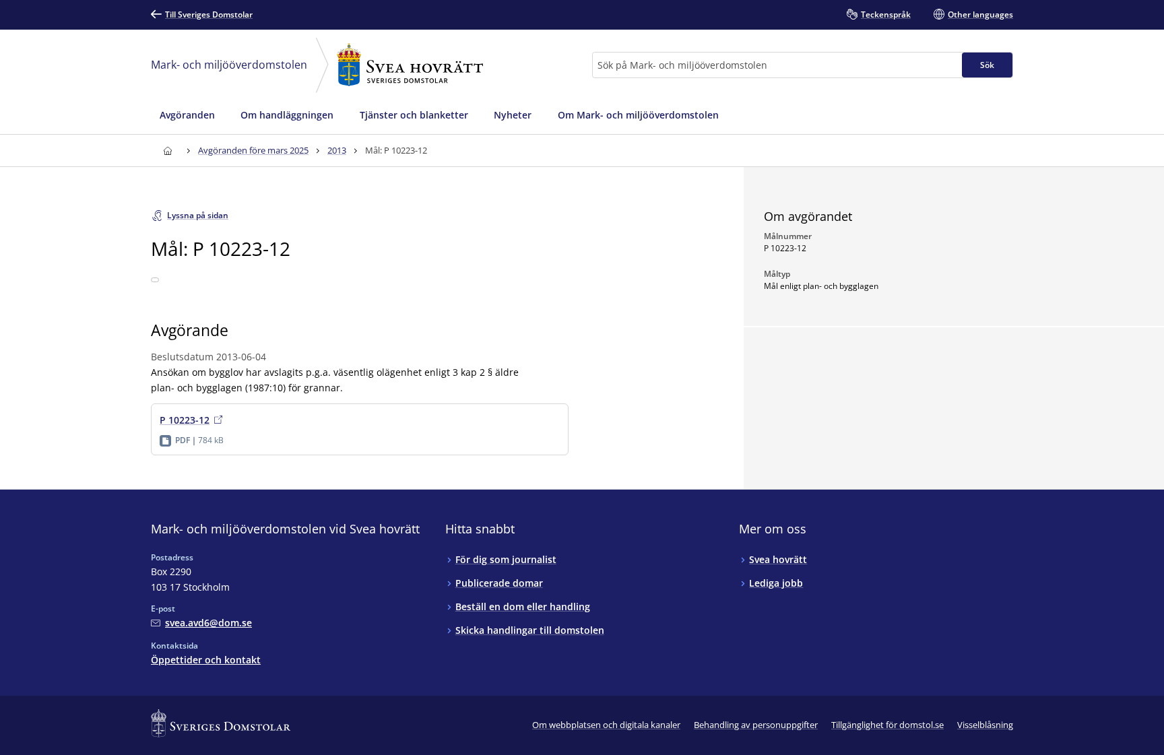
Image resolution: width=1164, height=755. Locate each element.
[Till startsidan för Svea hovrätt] (167, 150)
